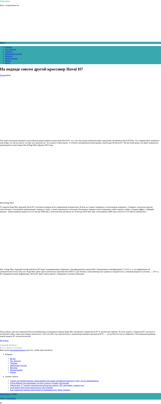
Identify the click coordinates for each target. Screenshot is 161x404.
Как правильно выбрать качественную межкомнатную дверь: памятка (40, 390)
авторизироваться (17, 350)
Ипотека (8, 56)
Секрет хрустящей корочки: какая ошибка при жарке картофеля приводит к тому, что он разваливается (54, 381)
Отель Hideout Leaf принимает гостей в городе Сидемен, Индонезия (39, 383)
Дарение (8, 52)
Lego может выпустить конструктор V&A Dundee (31, 388)
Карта (7, 63)
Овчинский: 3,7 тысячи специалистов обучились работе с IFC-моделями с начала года (47, 385)
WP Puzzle (11, 398)
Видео (12, 359)
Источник (4, 340)
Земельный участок (13, 54)
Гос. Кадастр (10, 49)
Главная (8, 47)
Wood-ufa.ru (5, 1)
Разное (8, 61)
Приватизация (11, 58)
